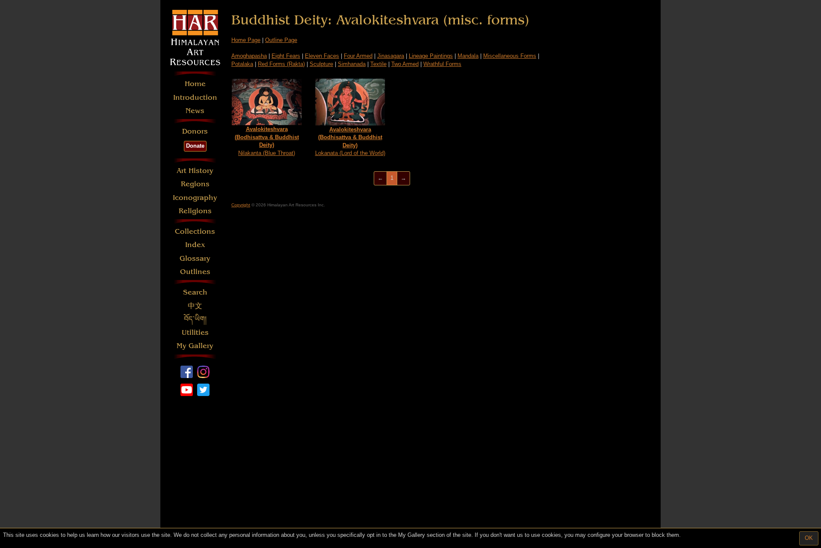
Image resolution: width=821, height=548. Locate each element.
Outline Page (281, 40)
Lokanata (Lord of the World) (350, 141)
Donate (195, 146)
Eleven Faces (322, 56)
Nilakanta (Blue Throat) (267, 141)
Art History (195, 171)
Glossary (195, 258)
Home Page (245, 40)
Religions (195, 211)
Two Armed (405, 64)
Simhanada (352, 64)
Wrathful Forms (442, 64)
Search (195, 292)
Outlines (195, 272)
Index (195, 245)
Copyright (240, 205)
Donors (195, 131)
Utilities (195, 332)
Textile (378, 64)
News (195, 111)
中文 (195, 306)
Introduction (195, 97)
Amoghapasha (249, 56)
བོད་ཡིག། (195, 319)
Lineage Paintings (431, 56)
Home (195, 84)
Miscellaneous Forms (509, 56)
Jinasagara (390, 56)
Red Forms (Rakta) (281, 64)
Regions (195, 184)
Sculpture (321, 64)
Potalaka (242, 64)
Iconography (195, 198)
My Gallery (195, 346)
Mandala (468, 56)
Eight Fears (286, 56)
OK (809, 538)
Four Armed (358, 56)
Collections (195, 231)
